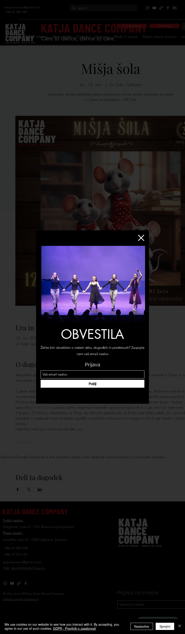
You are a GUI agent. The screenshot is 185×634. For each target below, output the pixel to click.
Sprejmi (165, 626)
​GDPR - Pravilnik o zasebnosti (74, 628)
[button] (141, 238)
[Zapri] (179, 626)
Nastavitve (141, 626)
